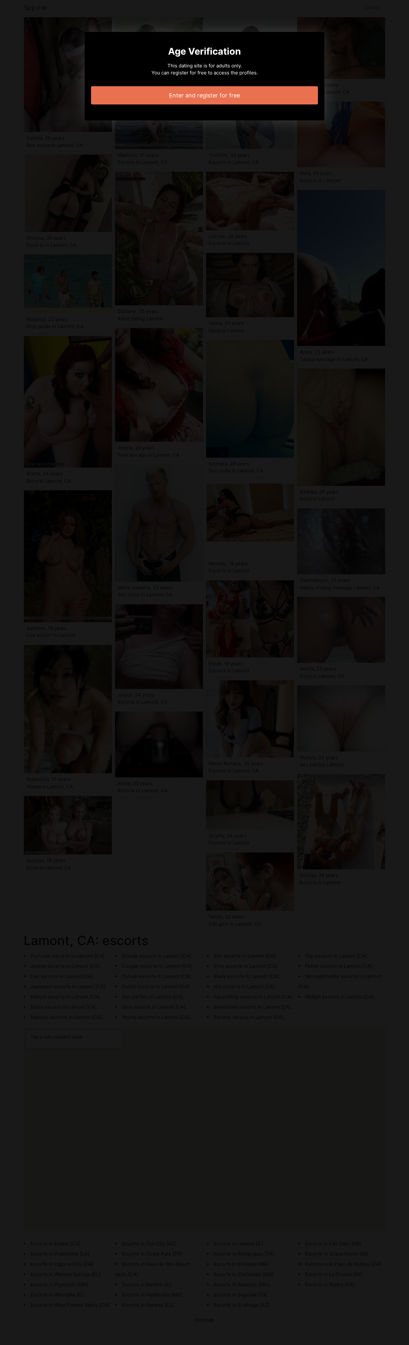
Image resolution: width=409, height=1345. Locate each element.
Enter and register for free (204, 95)
